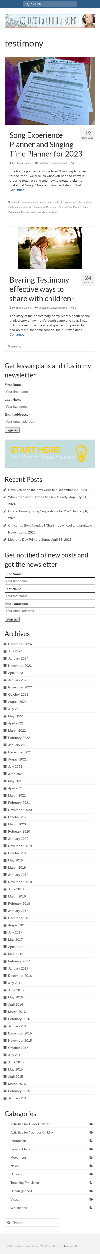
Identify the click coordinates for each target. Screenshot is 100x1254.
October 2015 (18, 1048)
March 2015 (17, 1084)
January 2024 (18, 658)
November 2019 (20, 846)
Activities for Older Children (30, 1124)
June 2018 (16, 889)
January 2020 (18, 838)
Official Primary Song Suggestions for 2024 (39, 511)
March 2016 (17, 1012)
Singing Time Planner (70, 207)
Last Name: (14, 399)
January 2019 (18, 875)
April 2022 (15, 723)
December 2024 (20, 644)
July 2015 (15, 1055)
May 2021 (15, 781)
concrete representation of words (28, 202)
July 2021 (15, 766)
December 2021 (20, 752)
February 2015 (19, 1091)
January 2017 (18, 968)
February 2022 (19, 738)
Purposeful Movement (45, 207)
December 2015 (20, 1033)
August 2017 (17, 925)
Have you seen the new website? (32, 490)
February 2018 (19, 903)
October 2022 (18, 694)
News (14, 1166)
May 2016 (15, 997)
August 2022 (17, 702)
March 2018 (17, 896)
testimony (36, 212)
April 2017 (15, 947)
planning (27, 207)
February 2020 (19, 831)
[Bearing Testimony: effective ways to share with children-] (50, 248)
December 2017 (20, 918)
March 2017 (17, 954)
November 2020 (20, 810)
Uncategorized (58, 163)
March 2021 (17, 795)
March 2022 (17, 730)
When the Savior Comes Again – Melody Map (41, 497)
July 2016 (15, 983)
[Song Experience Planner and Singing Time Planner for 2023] (50, 90)
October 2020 (18, 817)
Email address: (16, 414)
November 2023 (20, 665)
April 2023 (15, 673)
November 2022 (20, 687)
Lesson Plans (20, 1149)
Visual (14, 1199)
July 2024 (15, 651)
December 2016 (20, 975)
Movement (18, 1157)
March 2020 (17, 824)
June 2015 (16, 1062)
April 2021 (15, 788)
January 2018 (18, 911)
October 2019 (18, 853)
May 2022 (15, 716)
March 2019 (17, 867)
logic (50, 202)
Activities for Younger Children (32, 1132)
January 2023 (18, 680)
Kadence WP (71, 1246)
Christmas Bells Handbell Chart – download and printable (50, 525)
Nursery (16, 1174)
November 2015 (20, 1040)
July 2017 (15, 932)
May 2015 (15, 1069)
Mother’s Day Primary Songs (29, 539)
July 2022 (15, 709)
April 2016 (15, 1004)
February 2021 (19, 802)
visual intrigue (49, 212)
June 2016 (16, 990)
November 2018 (20, 882)
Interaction (18, 1141)
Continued (17, 190)
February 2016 (19, 1019)
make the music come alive (68, 202)
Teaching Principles (24, 1182)
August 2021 (17, 759)
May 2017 (15, 939)
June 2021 (16, 774)
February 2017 (19, 961)
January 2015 (18, 1098)
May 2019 (15, 860)
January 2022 (18, 745)
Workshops (18, 1208)
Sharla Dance (23, 163)
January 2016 (18, 1026)
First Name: (14, 385)
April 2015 (15, 1076)
